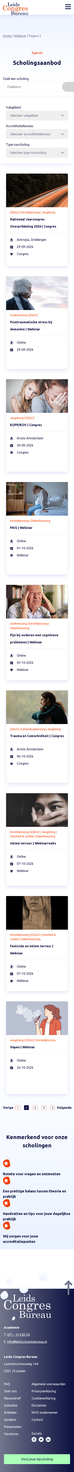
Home (7, 36)
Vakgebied (13, 107)
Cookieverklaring (43, 1398)
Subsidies (11, 1405)
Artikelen (10, 1412)
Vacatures (11, 1434)
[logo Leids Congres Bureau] (15, 14)
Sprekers (10, 1419)
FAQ (7, 1384)
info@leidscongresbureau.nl (27, 1341)
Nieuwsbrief (12, 1398)
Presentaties (13, 1427)
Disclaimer (39, 1405)
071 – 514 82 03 (18, 1334)
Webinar (20, 36)
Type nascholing (17, 144)
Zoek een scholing (16, 78)
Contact (37, 1419)
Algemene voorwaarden (49, 1384)
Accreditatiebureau (19, 126)
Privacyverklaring (44, 1391)
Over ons (10, 1391)
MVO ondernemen (45, 1412)
